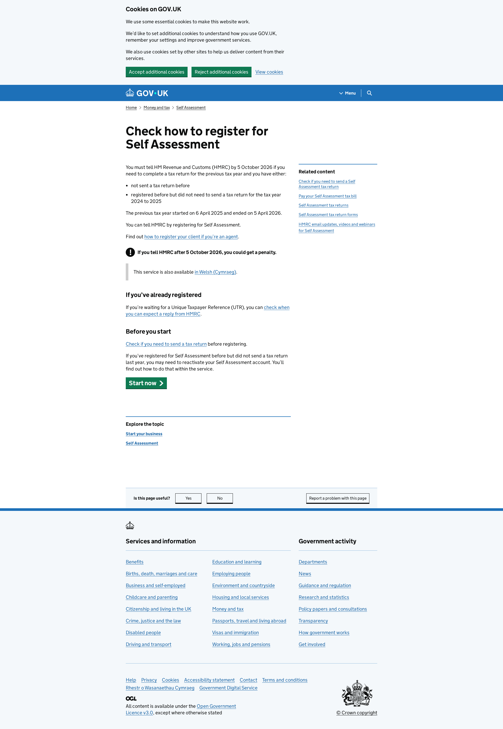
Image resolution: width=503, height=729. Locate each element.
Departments (313, 562)
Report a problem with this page (338, 498)
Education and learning (236, 562)
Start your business (144, 433)
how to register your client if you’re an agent (191, 237)
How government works (324, 632)
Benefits (135, 562)
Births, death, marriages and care (161, 574)
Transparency (313, 621)
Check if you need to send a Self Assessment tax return (327, 184)
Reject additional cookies (221, 72)
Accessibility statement (209, 680)
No (225, 498)
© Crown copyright (356, 713)
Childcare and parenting (152, 597)
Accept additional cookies (156, 72)
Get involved (312, 644)
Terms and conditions (285, 680)
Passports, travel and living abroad (249, 621)
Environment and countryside (243, 585)
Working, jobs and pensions (241, 644)
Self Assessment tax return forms (328, 214)
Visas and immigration (235, 632)
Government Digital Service (228, 688)
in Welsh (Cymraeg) (215, 272)
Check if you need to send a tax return (166, 344)
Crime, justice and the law (153, 621)
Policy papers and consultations (333, 609)
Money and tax (157, 107)
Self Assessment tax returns (323, 205)
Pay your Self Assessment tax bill (328, 196)
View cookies (269, 71)
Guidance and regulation (325, 585)
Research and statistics (324, 597)
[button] (146, 383)
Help (131, 680)
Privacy (149, 680)
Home (131, 107)
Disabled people (143, 632)
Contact (248, 680)
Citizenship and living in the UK (158, 609)
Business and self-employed (155, 585)
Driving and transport (148, 644)
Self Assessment (191, 107)
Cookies (170, 680)
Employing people (231, 574)
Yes (193, 498)
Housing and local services (240, 597)
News (305, 574)
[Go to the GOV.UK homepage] (147, 93)
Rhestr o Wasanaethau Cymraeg (160, 688)
